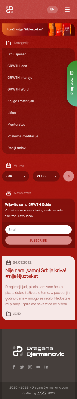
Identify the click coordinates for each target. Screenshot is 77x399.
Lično (17, 314)
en (52, 9)
